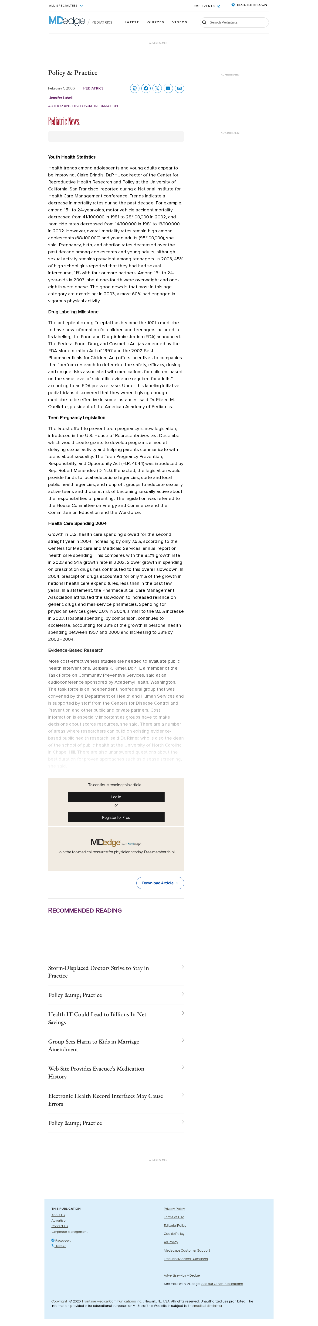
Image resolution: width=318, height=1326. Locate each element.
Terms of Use (174, 1217)
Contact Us (59, 1226)
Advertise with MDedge (182, 1275)
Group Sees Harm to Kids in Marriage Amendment (93, 1045)
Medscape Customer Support (187, 1250)
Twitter (60, 1246)
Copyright (59, 1301)
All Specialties (64, 5)
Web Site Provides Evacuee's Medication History (96, 1072)
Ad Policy (171, 1242)
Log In (116, 796)
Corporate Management (69, 1231)
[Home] (67, 22)
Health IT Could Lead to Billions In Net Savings (97, 1018)
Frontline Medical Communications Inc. (112, 1301)
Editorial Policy (175, 1225)
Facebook (62, 1240)
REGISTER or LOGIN (251, 5)
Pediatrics (101, 22)
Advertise (58, 1220)
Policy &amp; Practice (75, 995)
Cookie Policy (174, 1233)
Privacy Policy (174, 1208)
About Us (58, 1215)
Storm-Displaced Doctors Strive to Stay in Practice (98, 972)
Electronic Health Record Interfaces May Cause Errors (105, 1100)
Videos (179, 22)
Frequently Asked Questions (186, 1259)
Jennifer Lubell (60, 98)
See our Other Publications (222, 1283)
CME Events (204, 6)
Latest (132, 22)
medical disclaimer (208, 1305)
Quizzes (155, 22)
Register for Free (116, 817)
